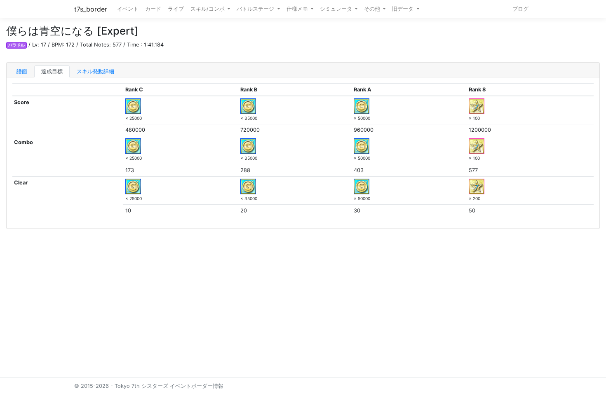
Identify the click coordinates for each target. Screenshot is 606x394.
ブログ (520, 9)
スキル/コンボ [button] (208, 9)
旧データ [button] (403, 9)
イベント (128, 9)
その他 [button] (373, 9)
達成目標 (52, 71)
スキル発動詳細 (95, 71)
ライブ (176, 9)
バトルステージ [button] (256, 9)
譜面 (21, 71)
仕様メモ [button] (298, 9)
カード (153, 9)
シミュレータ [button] (337, 9)
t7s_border (90, 9)
